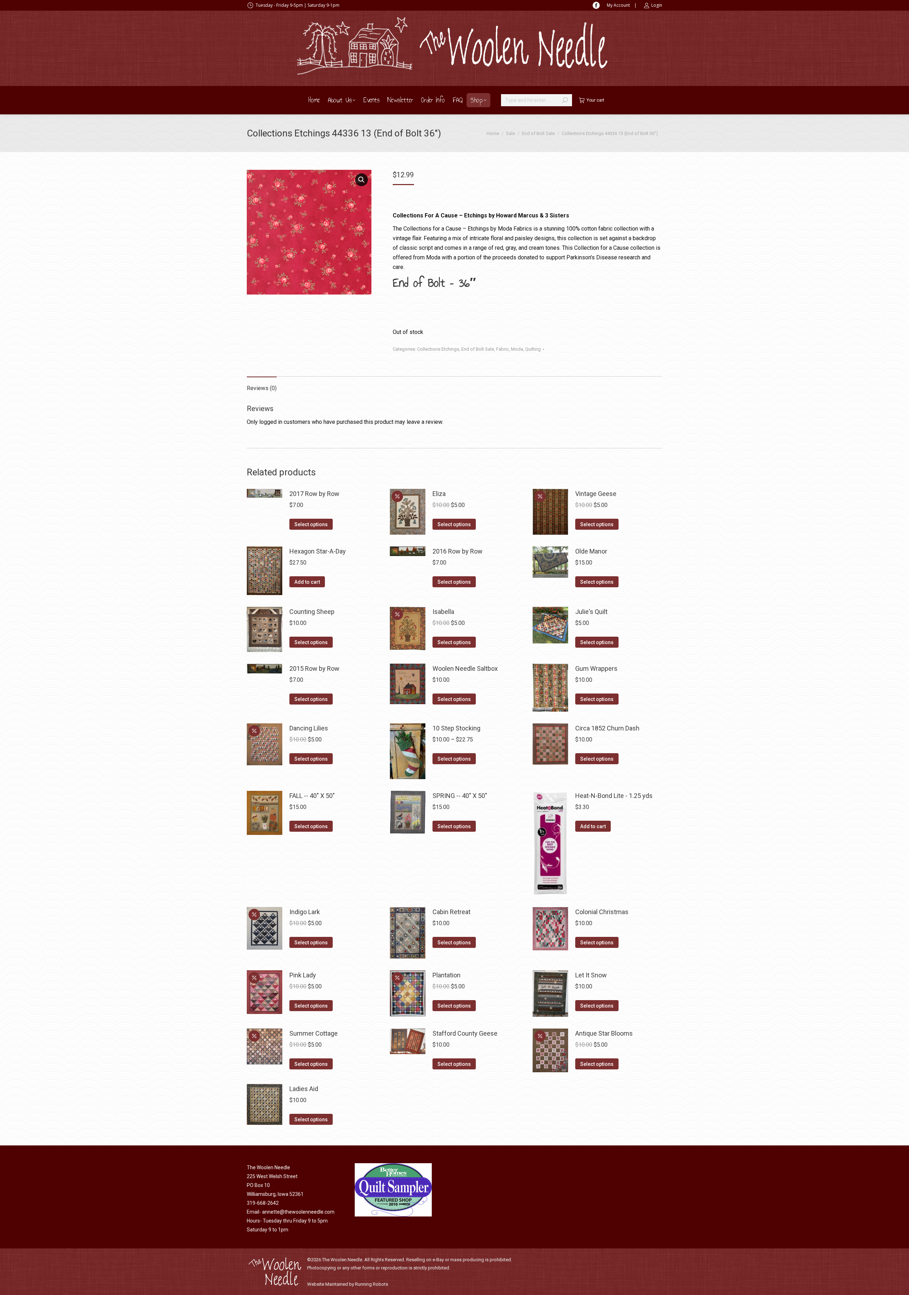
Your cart (595, 100)
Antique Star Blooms (604, 1033)
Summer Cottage (313, 1033)
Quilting (533, 349)
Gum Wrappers (596, 668)
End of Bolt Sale (477, 349)
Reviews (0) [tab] (262, 388)
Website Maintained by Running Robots (347, 1284)
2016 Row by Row (457, 551)
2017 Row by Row (314, 493)
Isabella (443, 611)
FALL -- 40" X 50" (312, 795)
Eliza (439, 493)
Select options (311, 524)
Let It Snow (591, 975)
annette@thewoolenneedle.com (298, 1212)
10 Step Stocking (456, 728)
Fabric (502, 349)
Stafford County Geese (464, 1033)
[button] (361, 179)
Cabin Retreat (451, 912)
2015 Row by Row (314, 668)
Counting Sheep (311, 611)
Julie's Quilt (591, 611)
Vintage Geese (595, 493)
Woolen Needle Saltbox (465, 668)
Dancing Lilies (308, 728)
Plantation (446, 975)
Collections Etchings (438, 349)
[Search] (565, 100)
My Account (618, 5)
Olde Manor (591, 551)
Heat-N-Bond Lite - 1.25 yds (614, 795)
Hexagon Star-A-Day (317, 551)
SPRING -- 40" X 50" (459, 795)
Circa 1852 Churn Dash (607, 728)
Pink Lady (302, 975)
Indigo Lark (304, 912)
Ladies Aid (303, 1088)
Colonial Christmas (601, 912)
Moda (517, 349)
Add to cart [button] (307, 582)
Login (656, 5)
